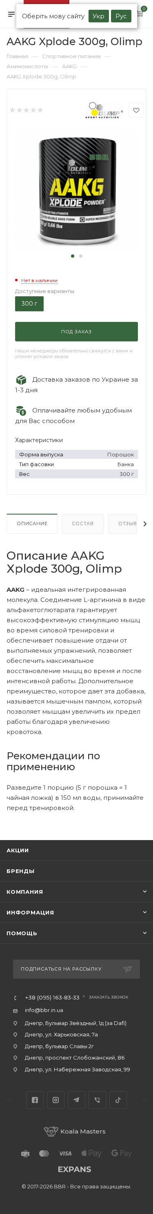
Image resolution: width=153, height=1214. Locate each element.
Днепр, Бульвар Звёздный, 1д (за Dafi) (75, 1023)
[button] (73, 256)
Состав (83, 523)
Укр (98, 16)
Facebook (35, 1100)
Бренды (21, 871)
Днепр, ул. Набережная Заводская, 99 (77, 1069)
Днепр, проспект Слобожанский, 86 (74, 1057)
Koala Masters (83, 1131)
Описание (32, 523)
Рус (121, 16)
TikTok (118, 1100)
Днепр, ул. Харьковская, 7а (61, 1034)
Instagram (55, 1100)
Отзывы (130, 523)
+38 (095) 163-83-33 (52, 998)
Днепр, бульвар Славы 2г (59, 1046)
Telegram (76, 1100)
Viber (97, 1100)
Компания (25, 891)
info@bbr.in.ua (44, 1010)
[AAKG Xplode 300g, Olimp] (77, 189)
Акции (18, 850)
